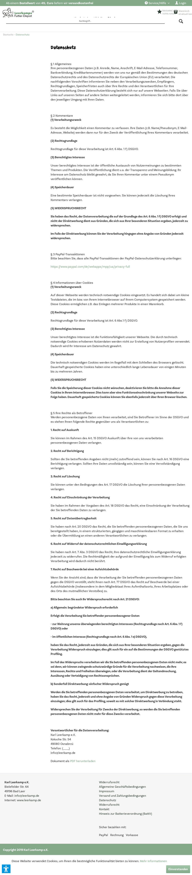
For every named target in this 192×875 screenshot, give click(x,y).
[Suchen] (181, 21)
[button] (6, 869)
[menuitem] (157, 3)
